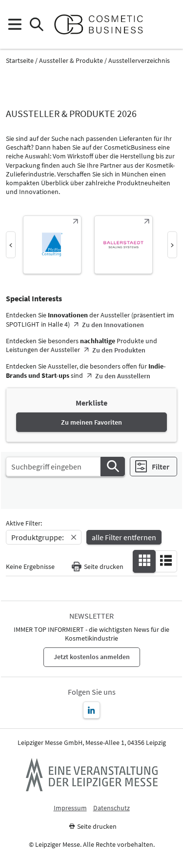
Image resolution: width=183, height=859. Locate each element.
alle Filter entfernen (124, 537)
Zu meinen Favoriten (91, 422)
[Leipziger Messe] (168, 24)
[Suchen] (113, 466)
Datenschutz (111, 808)
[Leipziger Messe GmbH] (92, 774)
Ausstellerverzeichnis (139, 61)
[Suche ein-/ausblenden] (36, 24)
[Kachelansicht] (144, 560)
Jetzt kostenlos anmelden (92, 656)
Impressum (70, 808)
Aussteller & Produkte (71, 61)
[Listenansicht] (166, 560)
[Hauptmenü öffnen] (14, 24)
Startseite (20, 61)
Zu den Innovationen (113, 324)
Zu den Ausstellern (122, 375)
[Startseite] (102, 24)
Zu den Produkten (118, 350)
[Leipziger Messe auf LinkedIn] (91, 710)
